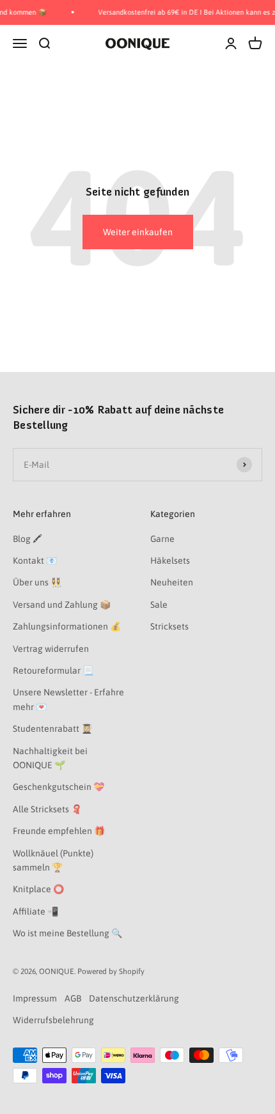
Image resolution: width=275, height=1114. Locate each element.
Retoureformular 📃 (53, 670)
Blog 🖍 (27, 539)
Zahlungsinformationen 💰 (67, 626)
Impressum (35, 998)
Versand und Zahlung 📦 (62, 605)
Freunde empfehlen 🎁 (59, 831)
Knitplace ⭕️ (38, 889)
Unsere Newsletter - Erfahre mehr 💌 (68, 699)
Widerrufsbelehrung (53, 1020)
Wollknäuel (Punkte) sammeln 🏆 (53, 860)
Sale (159, 605)
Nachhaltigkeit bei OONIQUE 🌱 (50, 758)
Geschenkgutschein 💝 (58, 787)
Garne (162, 539)
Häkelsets (170, 560)
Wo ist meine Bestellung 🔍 (67, 933)
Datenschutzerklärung (134, 998)
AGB (73, 998)
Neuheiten (171, 582)
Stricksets (169, 626)
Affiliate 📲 (35, 911)
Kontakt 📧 (35, 560)
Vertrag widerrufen (51, 649)
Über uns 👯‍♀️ (37, 582)
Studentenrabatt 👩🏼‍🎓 (52, 728)
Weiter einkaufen (138, 232)
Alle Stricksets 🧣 (47, 809)
